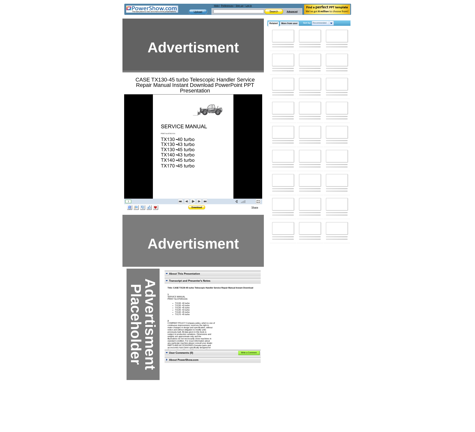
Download (196, 207)
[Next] (199, 201)
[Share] (249, 207)
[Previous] (186, 201)
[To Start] (180, 201)
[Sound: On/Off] (237, 201)
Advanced (292, 11)
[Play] (193, 201)
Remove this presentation (129, 207)
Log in (248, 5)
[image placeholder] (283, 36)
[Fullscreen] (258, 201)
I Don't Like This (142, 207)
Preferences (227, 5)
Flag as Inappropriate (136, 207)
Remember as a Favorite (155, 207)
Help (216, 5)
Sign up (239, 5)
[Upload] (198, 11)
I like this (149, 207)
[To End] (205, 201)
